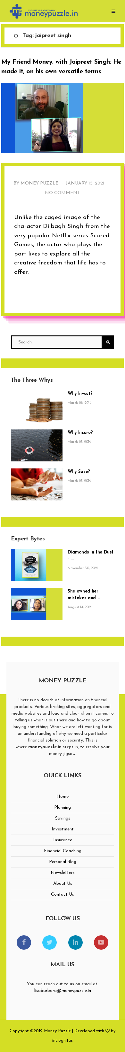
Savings (62, 818)
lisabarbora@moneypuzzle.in (62, 990)
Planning (62, 807)
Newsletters (63, 872)
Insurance (62, 840)
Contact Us (62, 894)
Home (62, 796)
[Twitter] (49, 942)
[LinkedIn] (75, 942)
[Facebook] (24, 942)
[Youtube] (101, 942)
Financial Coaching (62, 851)
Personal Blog (62, 862)
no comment (62, 193)
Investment (63, 829)
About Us (62, 883)
